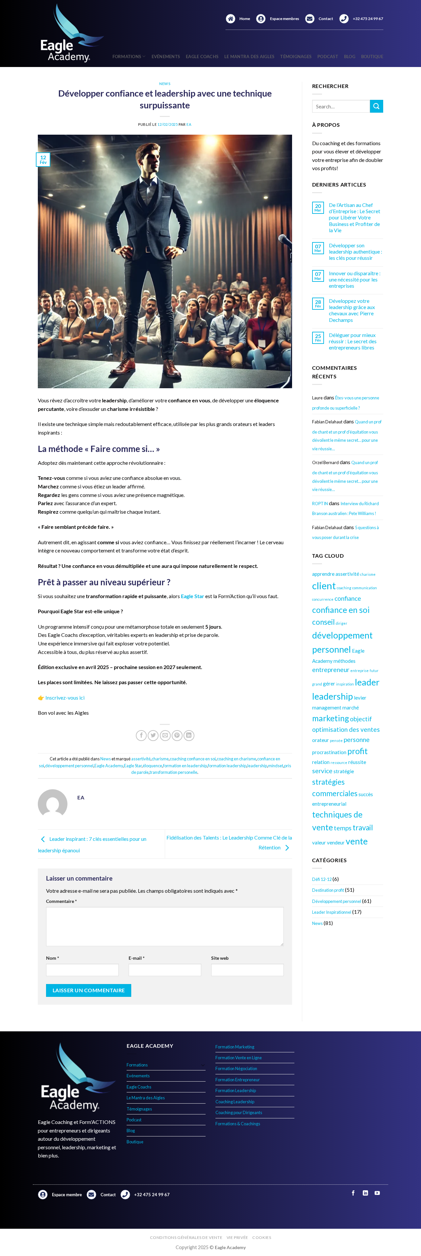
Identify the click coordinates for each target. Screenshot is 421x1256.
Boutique (372, 56)
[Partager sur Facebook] (141, 735)
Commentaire (61, 901)
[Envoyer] (376, 106)
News (164, 83)
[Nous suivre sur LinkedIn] (365, 1193)
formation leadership (227, 765)
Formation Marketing (234, 1046)
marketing (330, 718)
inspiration (345, 684)
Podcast (327, 56)
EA (188, 124)
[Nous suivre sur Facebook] (353, 1193)
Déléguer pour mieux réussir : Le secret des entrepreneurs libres (353, 341)
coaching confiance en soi (193, 758)
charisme (160, 758)
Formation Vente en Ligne (238, 1057)
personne (357, 739)
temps (343, 828)
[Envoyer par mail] (165, 735)
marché (350, 707)
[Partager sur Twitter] (153, 735)
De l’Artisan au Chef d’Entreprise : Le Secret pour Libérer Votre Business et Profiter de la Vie (354, 217)
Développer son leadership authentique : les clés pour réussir (355, 251)
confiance (347, 598)
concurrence (323, 599)
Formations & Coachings (237, 1123)
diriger (341, 623)
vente (357, 841)
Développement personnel (336, 901)
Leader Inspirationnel (331, 912)
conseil (323, 621)
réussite (357, 762)
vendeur (336, 842)
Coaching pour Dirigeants (238, 1112)
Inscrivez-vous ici (65, 697)
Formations (126, 56)
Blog (349, 56)
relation (321, 762)
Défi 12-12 (322, 879)
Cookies (261, 1237)
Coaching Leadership (234, 1101)
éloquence (152, 765)
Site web (220, 958)
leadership (257, 765)
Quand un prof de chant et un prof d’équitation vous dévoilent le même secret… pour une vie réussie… (347, 435)
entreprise (359, 670)
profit (357, 751)
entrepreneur (330, 669)
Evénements (166, 56)
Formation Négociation (236, 1068)
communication (364, 588)
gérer (329, 683)
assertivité (141, 758)
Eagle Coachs (202, 56)
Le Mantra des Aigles (249, 56)
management (326, 707)
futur (374, 670)
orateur (320, 740)
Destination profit (328, 890)
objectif (361, 719)
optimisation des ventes (346, 729)
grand (317, 684)
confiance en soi (341, 610)
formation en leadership (185, 765)
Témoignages (295, 56)
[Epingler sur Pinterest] (177, 735)
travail (363, 827)
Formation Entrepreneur (237, 1079)
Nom (52, 958)
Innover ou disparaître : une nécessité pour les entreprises (355, 279)
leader (367, 682)
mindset (275, 765)
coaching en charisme (236, 758)
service (322, 770)
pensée (336, 740)
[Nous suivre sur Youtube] (377, 1193)
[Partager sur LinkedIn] (189, 735)
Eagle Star (133, 765)
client (324, 585)
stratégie (344, 771)
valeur (319, 842)
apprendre (323, 574)
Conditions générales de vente (186, 1237)
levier (360, 698)
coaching (344, 588)
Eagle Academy (108, 765)
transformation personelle (173, 772)
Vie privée (237, 1237)
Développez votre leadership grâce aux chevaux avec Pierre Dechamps (352, 310)
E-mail (137, 958)
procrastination (329, 752)
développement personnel (69, 765)
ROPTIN (320, 503)
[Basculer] (203, 1064)
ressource (339, 762)
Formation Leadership (235, 1090)
